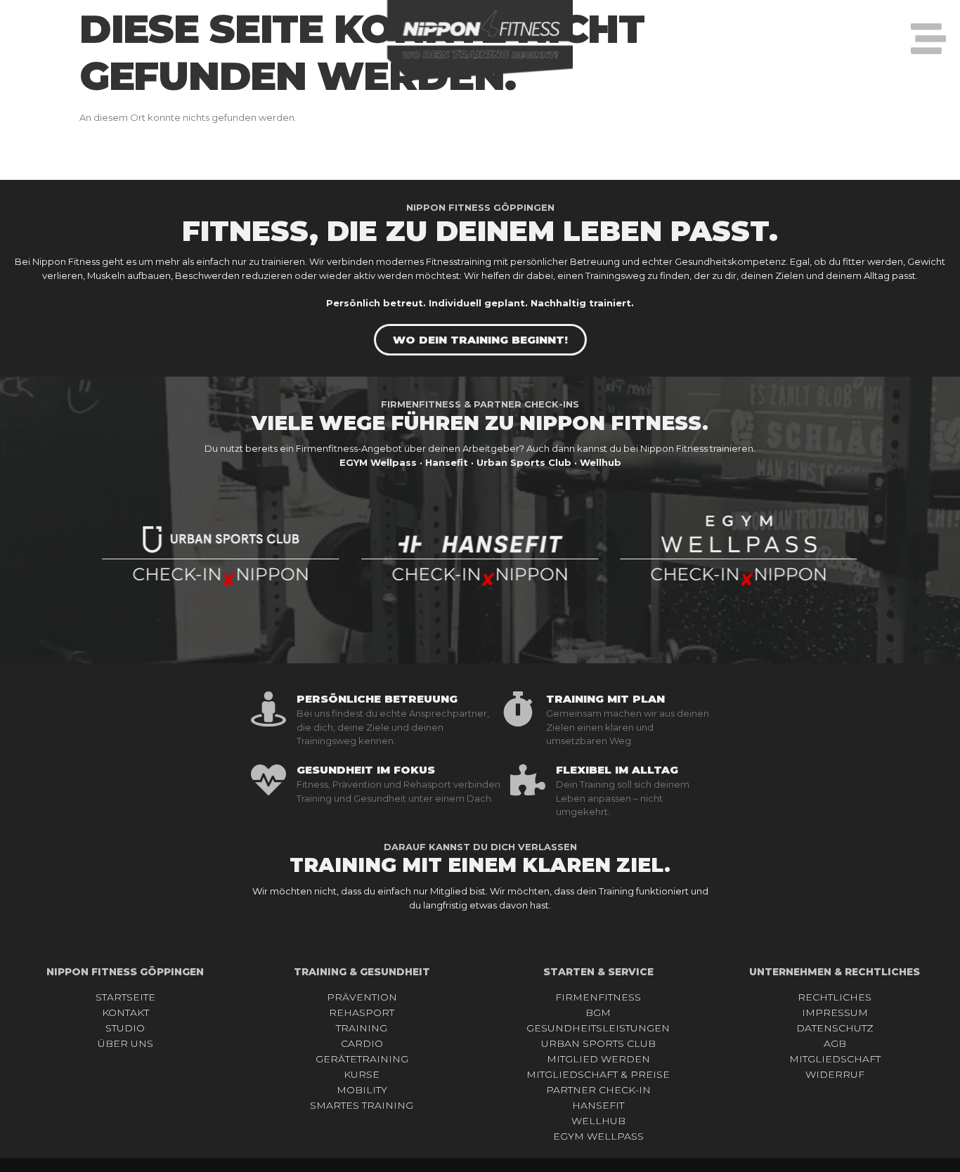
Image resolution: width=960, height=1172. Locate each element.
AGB (835, 1043)
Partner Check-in (598, 1089)
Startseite (125, 997)
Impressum (835, 1012)
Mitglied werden (598, 1059)
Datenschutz (835, 1028)
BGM (598, 1012)
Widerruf (834, 1074)
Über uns (125, 1043)
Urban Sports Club (598, 1043)
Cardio (362, 1043)
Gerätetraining (362, 1059)
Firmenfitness (598, 997)
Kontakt (125, 1012)
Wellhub (598, 1120)
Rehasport (361, 1012)
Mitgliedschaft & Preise (598, 1074)
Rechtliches (834, 997)
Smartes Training (361, 1105)
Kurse (362, 1074)
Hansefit (598, 1105)
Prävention (362, 997)
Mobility (362, 1089)
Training (361, 1028)
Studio (125, 1028)
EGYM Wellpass (598, 1136)
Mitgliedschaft (835, 1059)
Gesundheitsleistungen (598, 1028)
